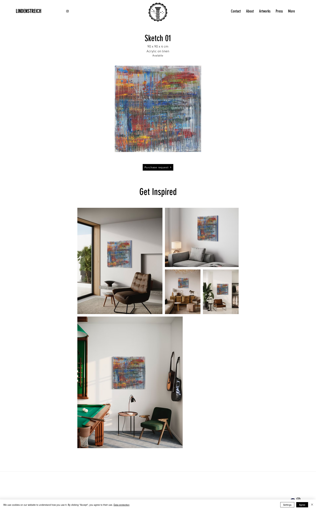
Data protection (122, 504)
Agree (302, 504)
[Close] (312, 504)
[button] (158, 109)
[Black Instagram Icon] (67, 11)
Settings (287, 504)
